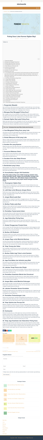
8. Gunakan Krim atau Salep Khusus (11, 70)
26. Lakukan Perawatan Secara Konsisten (12, 96)
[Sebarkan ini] (3, 330)
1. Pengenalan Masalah (8, 60)
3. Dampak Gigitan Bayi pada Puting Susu (12, 63)
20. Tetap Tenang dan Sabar (10, 88)
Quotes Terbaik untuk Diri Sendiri (33, 342)
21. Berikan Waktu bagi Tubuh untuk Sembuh (13, 90)
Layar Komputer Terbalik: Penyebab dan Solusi (33, 351)
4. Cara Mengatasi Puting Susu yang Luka (12, 64)
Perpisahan (5, 429)
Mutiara (4, 426)
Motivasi (4, 424)
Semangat (5, 433)
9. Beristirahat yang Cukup (9, 71)
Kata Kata (4, 420)
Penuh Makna (5, 428)
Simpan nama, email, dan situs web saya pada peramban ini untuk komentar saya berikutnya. (22, 372)
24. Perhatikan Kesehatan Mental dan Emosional (14, 94)
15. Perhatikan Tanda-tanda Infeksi (11, 82)
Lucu (4, 422)
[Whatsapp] (11, 330)
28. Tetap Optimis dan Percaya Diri (11, 99)
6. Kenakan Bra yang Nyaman (9, 67)
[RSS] (21, 1)
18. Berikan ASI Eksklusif (9, 86)
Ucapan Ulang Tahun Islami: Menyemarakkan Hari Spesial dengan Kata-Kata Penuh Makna (21, 343)
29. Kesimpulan (7, 100)
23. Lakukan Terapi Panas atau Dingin (12, 92)
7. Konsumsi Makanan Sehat (9, 68)
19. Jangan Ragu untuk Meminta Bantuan (12, 87)
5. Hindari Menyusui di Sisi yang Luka (11, 66)
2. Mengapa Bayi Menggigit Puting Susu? (11, 62)
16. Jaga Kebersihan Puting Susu (11, 83)
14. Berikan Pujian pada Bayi (10, 80)
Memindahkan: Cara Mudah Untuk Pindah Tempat (10, 351)
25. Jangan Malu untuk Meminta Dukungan (12, 95)
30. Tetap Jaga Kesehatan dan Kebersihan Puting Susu (15, 102)
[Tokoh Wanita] (21, 4)
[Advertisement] (21, 50)
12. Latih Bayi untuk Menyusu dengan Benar (13, 78)
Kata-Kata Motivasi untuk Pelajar (8, 342)
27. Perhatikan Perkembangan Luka (11, 98)
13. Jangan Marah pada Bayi (10, 79)
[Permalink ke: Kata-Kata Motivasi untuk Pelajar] (9, 338)
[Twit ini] (5, 330)
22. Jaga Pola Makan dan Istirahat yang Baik (13, 91)
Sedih (4, 431)
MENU (39, 8)
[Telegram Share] (9, 330)
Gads (7, 347)
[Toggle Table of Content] (38, 59)
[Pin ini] (7, 330)
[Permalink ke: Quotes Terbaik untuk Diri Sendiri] (34, 338)
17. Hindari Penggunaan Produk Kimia (12, 84)
